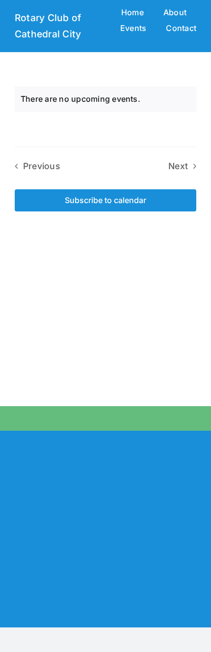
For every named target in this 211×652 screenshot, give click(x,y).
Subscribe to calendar (105, 200)
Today (105, 166)
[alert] (105, 99)
